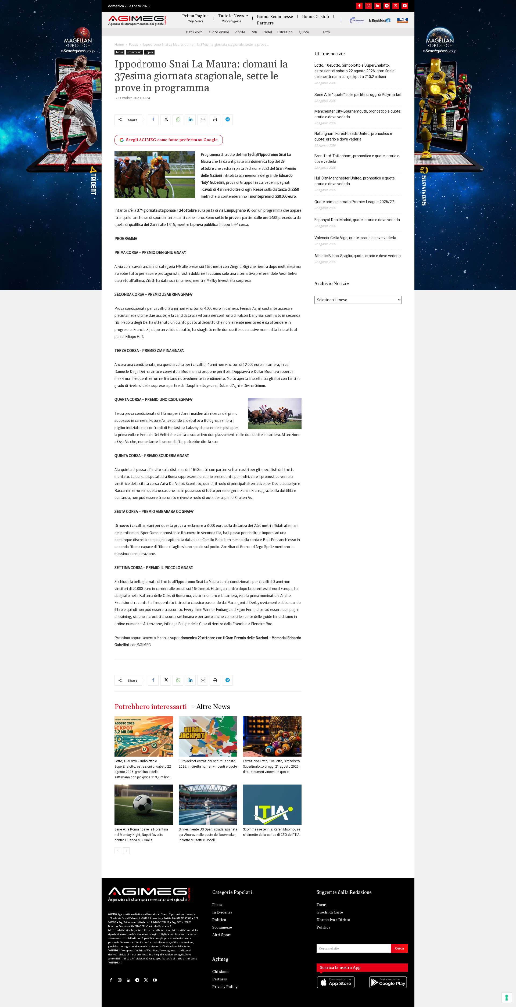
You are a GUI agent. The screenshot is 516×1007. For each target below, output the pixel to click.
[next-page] (126, 850)
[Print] (215, 119)
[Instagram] (368, 6)
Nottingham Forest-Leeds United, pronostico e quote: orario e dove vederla (353, 136)
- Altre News (211, 707)
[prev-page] (117, 850)
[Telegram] (387, 6)
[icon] (336, 987)
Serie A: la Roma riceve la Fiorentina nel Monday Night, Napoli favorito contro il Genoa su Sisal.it (141, 835)
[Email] (202, 119)
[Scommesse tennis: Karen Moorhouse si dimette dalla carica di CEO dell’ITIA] (272, 805)
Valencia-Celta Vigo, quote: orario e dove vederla (355, 238)
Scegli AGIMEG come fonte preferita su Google (172, 140)
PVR (254, 32)
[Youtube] (405, 6)
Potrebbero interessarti (150, 707)
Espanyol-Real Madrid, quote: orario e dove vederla (357, 220)
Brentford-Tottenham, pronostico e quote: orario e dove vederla (356, 159)
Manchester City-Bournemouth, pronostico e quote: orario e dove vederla (357, 114)
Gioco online (219, 32)
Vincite (240, 32)
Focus (133, 44)
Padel (267, 32)
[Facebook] (359, 6)
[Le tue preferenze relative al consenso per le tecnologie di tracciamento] (506, 997)
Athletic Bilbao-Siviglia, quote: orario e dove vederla (357, 256)
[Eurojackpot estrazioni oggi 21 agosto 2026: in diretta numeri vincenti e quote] (208, 736)
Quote (304, 32)
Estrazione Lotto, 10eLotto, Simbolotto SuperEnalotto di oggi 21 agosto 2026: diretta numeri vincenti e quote (271, 766)
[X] (395, 6)
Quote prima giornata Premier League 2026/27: (354, 202)
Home (119, 44)
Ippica (149, 52)
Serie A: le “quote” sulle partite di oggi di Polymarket (358, 94)
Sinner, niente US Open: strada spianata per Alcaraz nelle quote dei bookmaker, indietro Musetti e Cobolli (208, 835)
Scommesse (134, 52)
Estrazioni (285, 32)
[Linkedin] (377, 6)
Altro (326, 32)
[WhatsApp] (178, 119)
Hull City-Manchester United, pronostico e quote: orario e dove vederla (355, 181)
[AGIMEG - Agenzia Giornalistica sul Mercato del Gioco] (137, 21)
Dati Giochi (194, 32)
